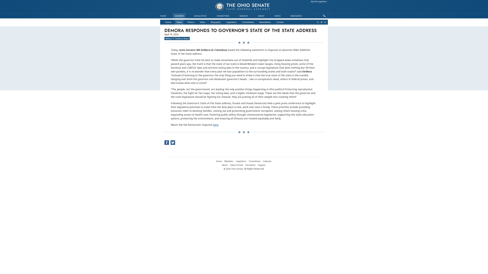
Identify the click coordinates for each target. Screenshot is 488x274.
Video (202, 22)
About (261, 16)
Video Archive (236, 165)
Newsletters (265, 22)
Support (261, 165)
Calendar (267, 161)
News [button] (278, 16)
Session (243, 16)
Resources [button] (296, 16)
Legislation (200, 16)
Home (163, 16)
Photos (190, 22)
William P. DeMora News (177, 38)
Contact (280, 22)
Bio (216, 22)
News (179, 22)
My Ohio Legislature (319, 1)
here (215, 124)
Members (179, 16)
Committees (223, 16)
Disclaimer (250, 165)
